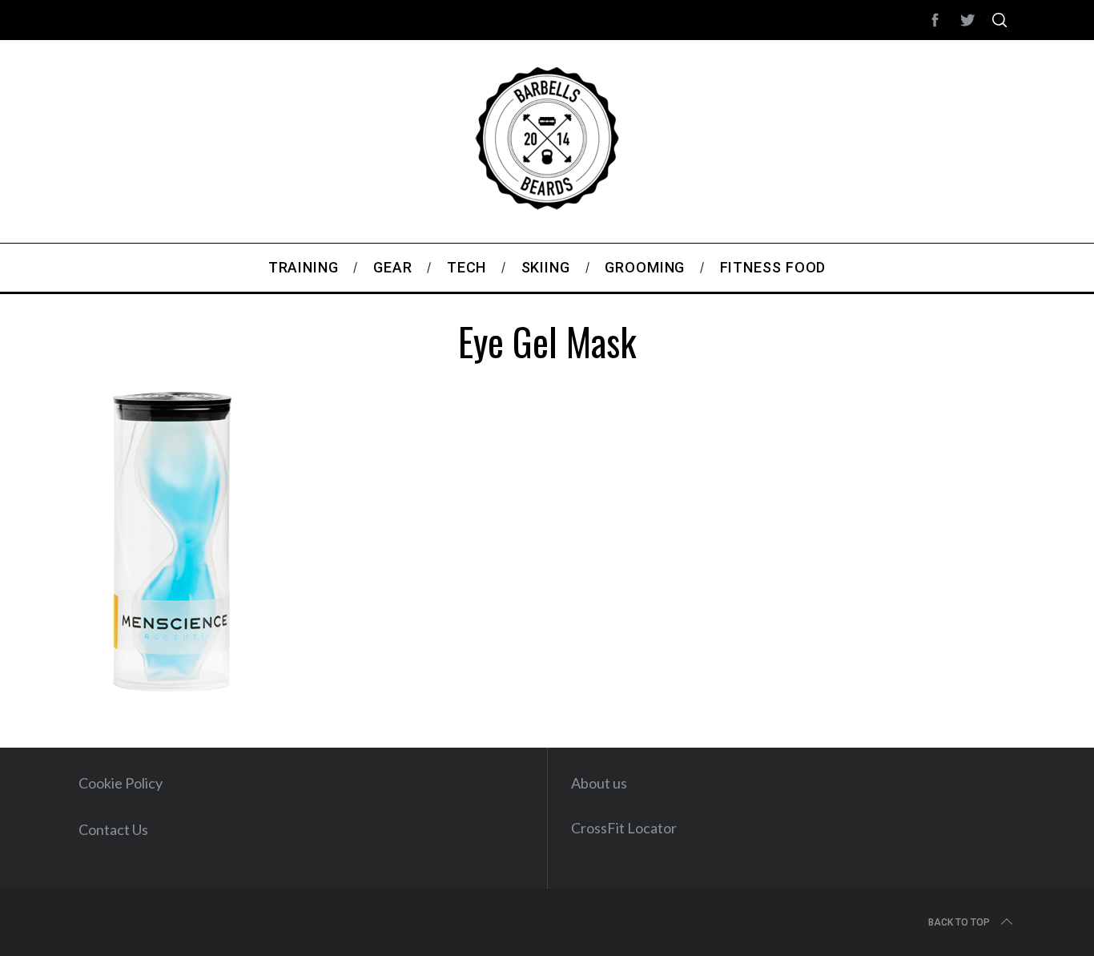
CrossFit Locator (624, 828)
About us (599, 783)
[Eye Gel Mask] (170, 688)
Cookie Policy (120, 783)
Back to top (959, 922)
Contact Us (113, 829)
